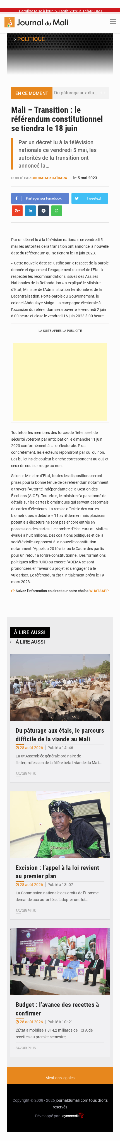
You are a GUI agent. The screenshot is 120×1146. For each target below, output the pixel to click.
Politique (31, 39)
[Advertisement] (60, 382)
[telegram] (43, 210)
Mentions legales (60, 1078)
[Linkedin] (30, 210)
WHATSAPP (99, 591)
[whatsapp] (56, 210)
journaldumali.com (72, 1100)
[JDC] (36, 22)
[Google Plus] (17, 210)
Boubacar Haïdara (49, 178)
